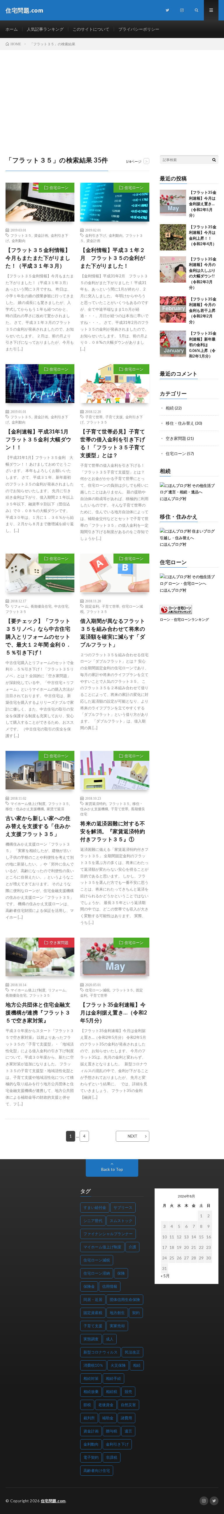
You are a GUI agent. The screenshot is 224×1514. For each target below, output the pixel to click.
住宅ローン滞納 (96, 1273)
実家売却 (117, 1325)
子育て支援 (114, 417)
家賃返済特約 (95, 803)
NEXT (132, 1136)
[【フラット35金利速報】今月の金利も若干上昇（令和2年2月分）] (173, 309)
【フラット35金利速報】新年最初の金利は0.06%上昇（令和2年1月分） (202, 344)
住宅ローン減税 (97, 990)
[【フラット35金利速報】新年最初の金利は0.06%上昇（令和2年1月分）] (173, 344)
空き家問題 (59, 942)
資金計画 (41, 235)
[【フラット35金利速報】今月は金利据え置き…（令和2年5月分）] (173, 203)
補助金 (107, 1418)
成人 (109, 1339)
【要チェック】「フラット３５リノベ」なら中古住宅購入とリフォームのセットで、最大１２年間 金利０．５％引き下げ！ (38, 637)
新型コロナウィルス (100, 1352)
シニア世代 (92, 1220)
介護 (132, 1247)
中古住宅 (61, 606)
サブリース (122, 1207)
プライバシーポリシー (138, 29)
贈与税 (111, 1431)
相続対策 (91, 1378)
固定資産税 (92, 1312)
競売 (128, 1391)
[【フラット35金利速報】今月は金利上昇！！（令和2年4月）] (173, 237)
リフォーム (19, 606)
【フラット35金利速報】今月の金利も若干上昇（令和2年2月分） (202, 310)
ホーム (12, 29)
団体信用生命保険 (125, 1299)
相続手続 (113, 1378)
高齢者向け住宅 (96, 1470)
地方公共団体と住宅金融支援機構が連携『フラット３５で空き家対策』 (38, 1012)
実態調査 (91, 1339)
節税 (87, 1404)
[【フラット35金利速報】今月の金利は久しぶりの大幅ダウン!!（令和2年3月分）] (173, 269)
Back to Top (112, 1169)
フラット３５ (21, 235)
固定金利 (92, 606)
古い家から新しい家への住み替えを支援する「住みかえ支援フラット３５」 (38, 826)
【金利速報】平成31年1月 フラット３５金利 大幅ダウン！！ (38, 439)
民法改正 (132, 1352)
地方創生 (117, 1312)
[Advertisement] (112, 94)
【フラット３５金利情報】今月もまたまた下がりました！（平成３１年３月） (38, 258)
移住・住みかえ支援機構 (25, 808)
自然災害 (128, 1404)
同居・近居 (92, 1299)
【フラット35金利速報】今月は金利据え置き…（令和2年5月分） (113, 1012)
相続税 (111, 1391)
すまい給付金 (94, 1207)
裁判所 (89, 1418)
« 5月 (165, 1275)
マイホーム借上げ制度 (28, 803)
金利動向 (19, 240)
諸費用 (126, 1418)
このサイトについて (91, 29)
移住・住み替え (180, 423)
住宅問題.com (53, 1501)
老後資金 (105, 1404)
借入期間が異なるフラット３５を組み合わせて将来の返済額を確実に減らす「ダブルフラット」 (112, 633)
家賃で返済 (55, 808)
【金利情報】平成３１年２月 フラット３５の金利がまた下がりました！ (112, 258)
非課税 (111, 1457)
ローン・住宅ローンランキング (184, 619)
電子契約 (91, 1457)
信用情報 (109, 1286)
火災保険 (118, 1365)
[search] (214, 159)
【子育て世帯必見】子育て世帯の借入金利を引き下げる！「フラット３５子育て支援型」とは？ (112, 443)
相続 (170, 407)
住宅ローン (59, 187)
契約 (136, 1312)
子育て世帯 (94, 417)
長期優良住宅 (41, 606)
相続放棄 (91, 1391)
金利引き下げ (95, 235)
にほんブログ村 (173, 498)
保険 (121, 1273)
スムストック (121, 1220)
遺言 (128, 1431)
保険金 (89, 1286)
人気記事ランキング (45, 29)
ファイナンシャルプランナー (108, 1233)
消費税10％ (93, 1365)
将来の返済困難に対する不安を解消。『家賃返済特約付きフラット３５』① (112, 831)
